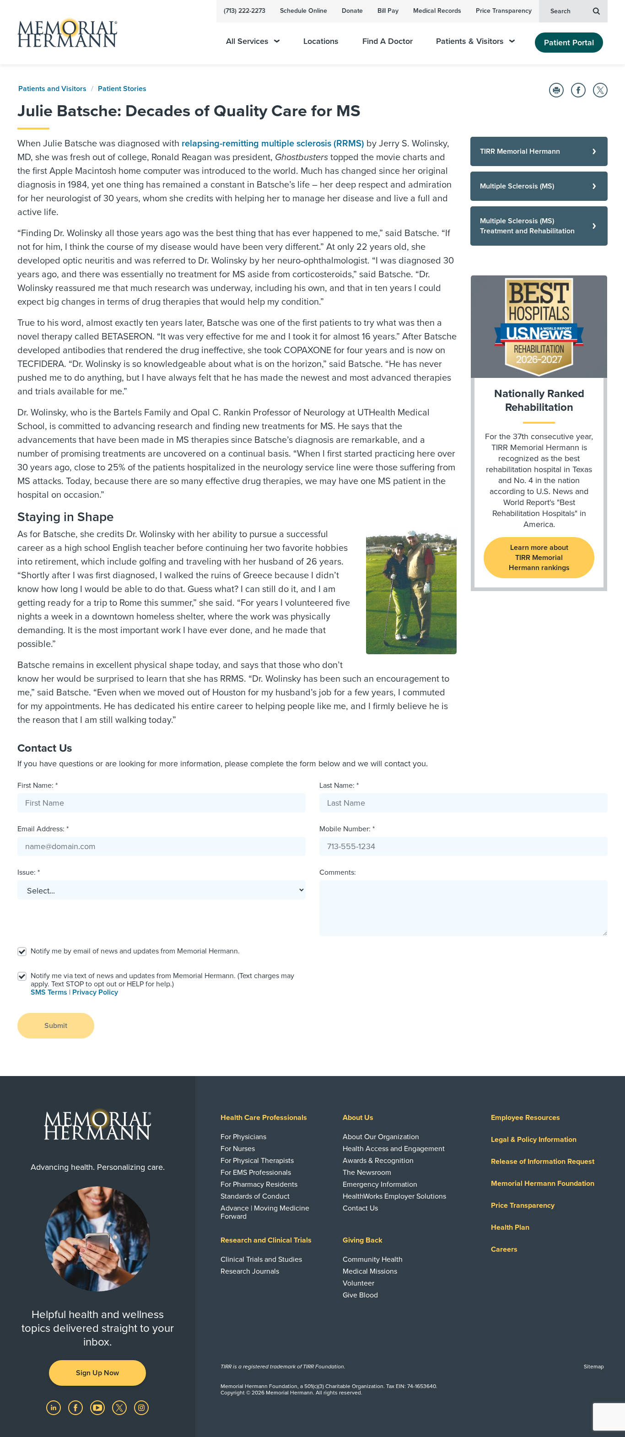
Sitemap (594, 1366)
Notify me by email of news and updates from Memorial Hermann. (135, 951)
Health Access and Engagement (394, 1149)
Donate (352, 11)
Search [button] (560, 11)
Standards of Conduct (255, 1196)
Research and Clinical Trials (266, 1240)
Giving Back (363, 1240)
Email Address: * (43, 829)
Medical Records (437, 11)
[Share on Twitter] (600, 90)
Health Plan (510, 1227)
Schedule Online (303, 11)
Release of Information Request (542, 1161)
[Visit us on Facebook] (76, 1407)
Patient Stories (122, 88)
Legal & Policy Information (534, 1139)
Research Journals (250, 1271)
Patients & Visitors (470, 41)
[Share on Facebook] (578, 90)
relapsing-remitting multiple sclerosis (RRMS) (273, 143)
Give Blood (360, 1295)
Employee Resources (525, 1117)
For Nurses (238, 1149)
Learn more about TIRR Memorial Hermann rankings (539, 557)
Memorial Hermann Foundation (542, 1183)
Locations (321, 41)
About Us (358, 1117)
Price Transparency (504, 11)
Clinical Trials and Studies (261, 1259)
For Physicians (243, 1137)
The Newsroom (367, 1172)
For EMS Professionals (256, 1172)
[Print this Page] (556, 90)
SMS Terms (49, 992)
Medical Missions (370, 1271)
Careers (504, 1249)
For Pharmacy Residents (259, 1184)
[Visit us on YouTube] (98, 1407)
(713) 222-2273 (244, 11)
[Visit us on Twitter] (120, 1407)
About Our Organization (381, 1137)
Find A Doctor (387, 41)
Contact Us (360, 1208)
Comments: (337, 872)
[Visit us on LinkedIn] (54, 1407)
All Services (247, 41)
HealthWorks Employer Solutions (394, 1196)
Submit (55, 1025)
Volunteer (358, 1283)
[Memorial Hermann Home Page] (63, 32)
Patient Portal (569, 43)
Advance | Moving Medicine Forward (265, 1212)
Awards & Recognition (378, 1161)
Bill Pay (388, 11)
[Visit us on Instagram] (141, 1407)
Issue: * (28, 872)
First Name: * (37, 785)
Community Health (373, 1259)
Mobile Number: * (347, 829)
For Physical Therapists (257, 1161)
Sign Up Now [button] (97, 1373)
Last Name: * (339, 785)
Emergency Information (380, 1184)
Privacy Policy (95, 992)
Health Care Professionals (264, 1117)
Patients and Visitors (52, 88)
